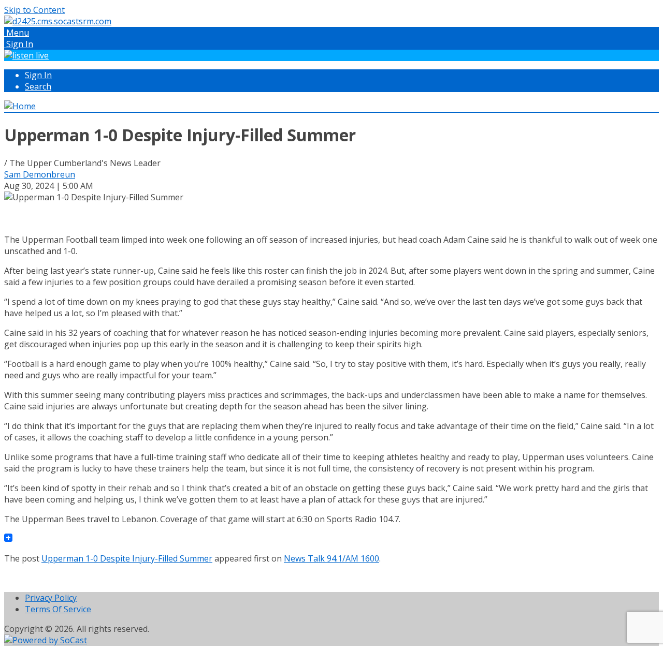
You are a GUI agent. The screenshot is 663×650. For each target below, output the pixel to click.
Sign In (38, 75)
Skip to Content (34, 10)
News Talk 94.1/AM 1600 (331, 558)
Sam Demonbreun (39, 174)
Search (38, 86)
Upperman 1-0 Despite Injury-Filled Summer (126, 558)
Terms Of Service (58, 609)
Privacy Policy (51, 597)
